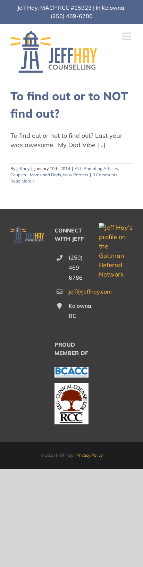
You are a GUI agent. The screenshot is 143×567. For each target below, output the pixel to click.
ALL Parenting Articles (96, 168)
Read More (20, 181)
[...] (101, 145)
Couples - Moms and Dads (35, 174)
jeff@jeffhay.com (79, 291)
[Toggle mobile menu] (127, 36)
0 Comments (105, 174)
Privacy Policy (89, 455)
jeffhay (23, 168)
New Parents (75, 174)
